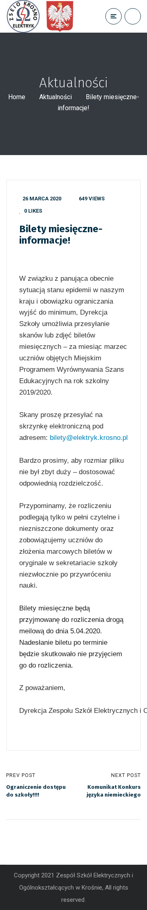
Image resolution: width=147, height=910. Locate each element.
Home (16, 97)
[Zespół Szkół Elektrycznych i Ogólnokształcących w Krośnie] (42, 16)
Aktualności (55, 97)
